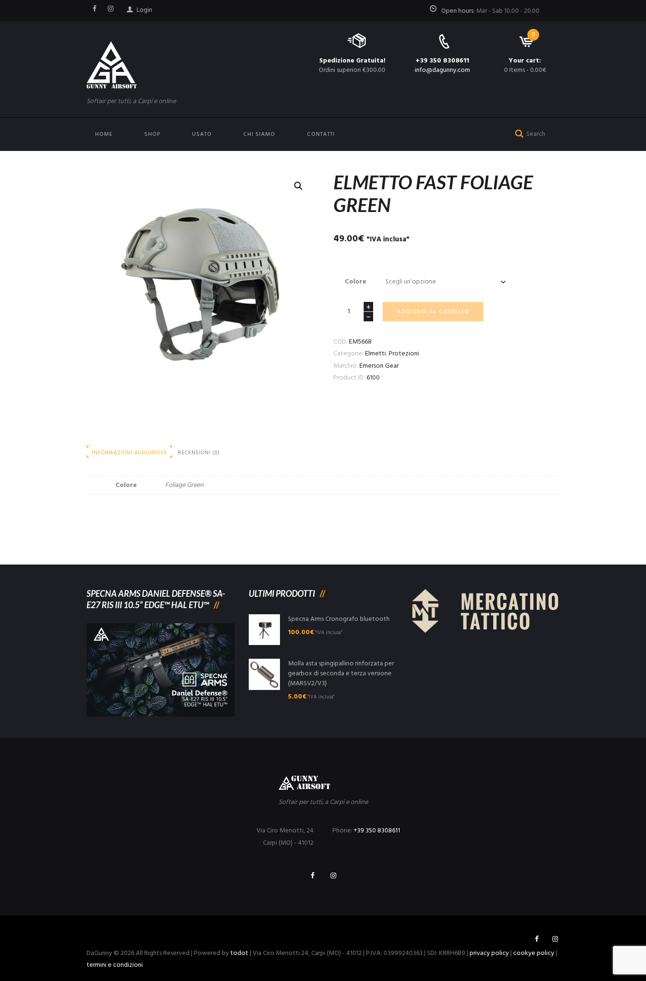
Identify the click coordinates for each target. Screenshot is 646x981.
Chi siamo (259, 134)
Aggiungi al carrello (433, 312)
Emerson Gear (379, 366)
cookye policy (533, 953)
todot (239, 953)
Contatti (321, 134)
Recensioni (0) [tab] (199, 453)
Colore (355, 281)
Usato (202, 134)
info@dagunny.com (442, 70)
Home (104, 134)
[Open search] (517, 132)
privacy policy (489, 953)
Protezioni (404, 353)
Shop (152, 134)
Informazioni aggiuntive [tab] (129, 453)
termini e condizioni (115, 965)
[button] (298, 185)
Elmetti (375, 353)
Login (144, 10)
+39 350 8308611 (442, 60)
